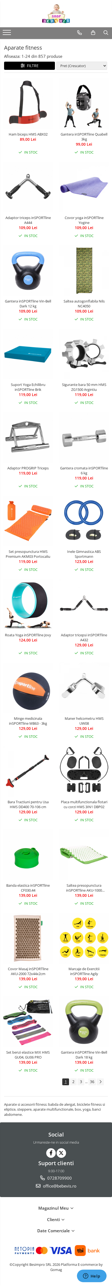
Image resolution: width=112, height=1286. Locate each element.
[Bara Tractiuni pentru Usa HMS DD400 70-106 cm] (28, 771)
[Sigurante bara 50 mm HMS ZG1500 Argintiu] (84, 354)
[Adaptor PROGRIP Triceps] (28, 437)
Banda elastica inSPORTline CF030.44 (28, 888)
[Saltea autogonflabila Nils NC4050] (84, 270)
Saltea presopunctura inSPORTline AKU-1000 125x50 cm (84, 888)
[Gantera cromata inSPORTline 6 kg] (84, 437)
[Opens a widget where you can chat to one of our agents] (92, 1276)
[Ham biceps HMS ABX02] (28, 103)
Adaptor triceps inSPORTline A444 (28, 220)
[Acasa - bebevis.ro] (56, 13)
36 (92, 1081)
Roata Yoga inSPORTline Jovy (28, 634)
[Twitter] (61, 1153)
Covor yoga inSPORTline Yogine (84, 220)
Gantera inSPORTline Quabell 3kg (84, 137)
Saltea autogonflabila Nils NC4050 (84, 303)
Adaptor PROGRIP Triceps (28, 468)
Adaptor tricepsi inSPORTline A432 (84, 637)
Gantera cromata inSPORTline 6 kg (84, 470)
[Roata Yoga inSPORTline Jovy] (28, 604)
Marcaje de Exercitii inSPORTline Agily (84, 971)
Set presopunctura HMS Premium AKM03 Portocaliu (28, 554)
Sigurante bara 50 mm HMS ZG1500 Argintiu (84, 387)
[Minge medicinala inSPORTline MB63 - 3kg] (28, 688)
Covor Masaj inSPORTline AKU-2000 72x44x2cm (28, 971)
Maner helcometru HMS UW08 (84, 721)
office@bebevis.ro (59, 1186)
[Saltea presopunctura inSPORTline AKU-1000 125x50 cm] (84, 854)
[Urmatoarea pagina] (100, 1081)
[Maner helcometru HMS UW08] (84, 688)
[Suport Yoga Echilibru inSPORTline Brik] (28, 354)
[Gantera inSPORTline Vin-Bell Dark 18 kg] (84, 1021)
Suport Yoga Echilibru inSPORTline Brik (28, 387)
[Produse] (7, 34)
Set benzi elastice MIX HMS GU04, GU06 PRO (28, 1055)
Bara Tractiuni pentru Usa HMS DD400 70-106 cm (28, 804)
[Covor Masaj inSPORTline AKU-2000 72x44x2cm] (28, 938)
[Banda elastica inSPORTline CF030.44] (28, 854)
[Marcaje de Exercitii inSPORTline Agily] (84, 938)
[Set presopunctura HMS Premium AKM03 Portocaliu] (28, 521)
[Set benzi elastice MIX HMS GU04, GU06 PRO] (28, 1021)
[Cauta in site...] (106, 32)
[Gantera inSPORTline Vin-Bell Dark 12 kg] (28, 270)
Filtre (32, 65)
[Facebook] (51, 1153)
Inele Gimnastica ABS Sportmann (84, 554)
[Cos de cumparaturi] (93, 32)
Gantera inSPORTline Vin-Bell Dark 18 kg (84, 1055)
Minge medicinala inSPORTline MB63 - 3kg (28, 721)
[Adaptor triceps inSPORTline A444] (28, 187)
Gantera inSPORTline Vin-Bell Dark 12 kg (28, 303)
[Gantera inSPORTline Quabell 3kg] (84, 103)
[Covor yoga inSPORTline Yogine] (84, 187)
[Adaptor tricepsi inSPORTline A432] (84, 604)
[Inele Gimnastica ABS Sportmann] (84, 521)
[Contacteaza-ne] (79, 32)
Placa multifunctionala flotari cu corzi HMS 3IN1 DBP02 (84, 804)
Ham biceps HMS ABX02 (28, 134)
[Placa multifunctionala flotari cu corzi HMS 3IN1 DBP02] (84, 771)
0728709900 (59, 1178)
